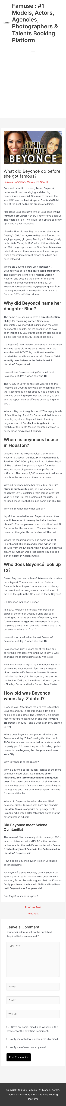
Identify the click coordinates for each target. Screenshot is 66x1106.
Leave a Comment (14, 182)
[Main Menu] (33, 52)
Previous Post (33, 907)
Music (30, 182)
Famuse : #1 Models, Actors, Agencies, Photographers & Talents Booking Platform (35, 23)
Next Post (33, 914)
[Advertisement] (33, 87)
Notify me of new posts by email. (28, 1047)
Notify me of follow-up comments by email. (34, 1039)
